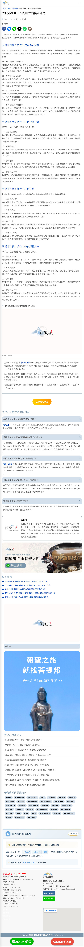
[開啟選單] (79, 3)
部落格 (5, 910)
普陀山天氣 (72, 797)
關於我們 (6, 913)
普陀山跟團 (54, 809)
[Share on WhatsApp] (25, 29)
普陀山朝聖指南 (13, 8)
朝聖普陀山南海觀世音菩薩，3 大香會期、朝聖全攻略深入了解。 (29, 755)
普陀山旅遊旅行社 (46, 801)
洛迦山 (18, 813)
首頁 (4, 8)
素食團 (26, 813)
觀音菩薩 (8, 817)
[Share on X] (19, 29)
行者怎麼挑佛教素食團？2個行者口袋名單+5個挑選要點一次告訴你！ (30, 770)
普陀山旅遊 (15, 306)
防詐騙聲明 (6, 919)
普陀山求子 (55, 805)
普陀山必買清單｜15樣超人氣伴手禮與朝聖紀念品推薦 (25, 785)
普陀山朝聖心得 (33, 805)
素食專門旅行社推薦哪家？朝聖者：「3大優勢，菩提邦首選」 (27, 765)
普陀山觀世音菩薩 (42, 809)
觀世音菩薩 (57, 813)
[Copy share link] (30, 29)
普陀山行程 (30, 809)
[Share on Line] (14, 29)
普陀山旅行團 (10, 801)
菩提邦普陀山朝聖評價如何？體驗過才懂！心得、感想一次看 (27, 775)
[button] (42, 331)
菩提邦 (34, 813)
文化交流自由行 (32, 797)
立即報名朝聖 (42, 401)
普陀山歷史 (45, 805)
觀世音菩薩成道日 (69, 813)
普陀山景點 (23, 306)
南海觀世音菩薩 (19, 797)
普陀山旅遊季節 (32, 801)
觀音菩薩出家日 (19, 817)
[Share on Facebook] (4, 29)
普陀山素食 (9, 809)
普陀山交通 (51, 797)
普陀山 (6, 424)
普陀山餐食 (9, 813)
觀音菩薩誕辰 (31, 817)
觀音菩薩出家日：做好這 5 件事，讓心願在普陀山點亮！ (25, 750)
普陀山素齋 (19, 809)
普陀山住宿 (62, 797)
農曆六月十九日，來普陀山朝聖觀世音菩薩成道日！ (24, 745)
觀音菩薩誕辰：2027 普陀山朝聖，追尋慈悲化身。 (23, 740)
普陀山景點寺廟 (10, 805)
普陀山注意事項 (66, 805)
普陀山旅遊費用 (59, 801)
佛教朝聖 (7, 306)
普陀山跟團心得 (65, 809)
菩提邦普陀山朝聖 (45, 813)
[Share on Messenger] (9, 29)
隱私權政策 (6, 916)
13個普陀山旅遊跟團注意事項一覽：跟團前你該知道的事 (25, 760)
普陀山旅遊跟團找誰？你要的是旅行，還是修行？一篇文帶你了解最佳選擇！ (33, 780)
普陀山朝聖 (31, 306)
